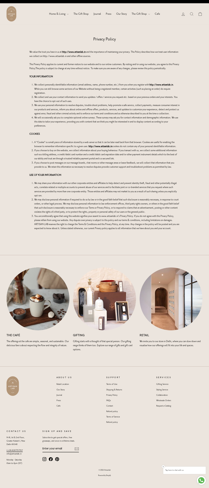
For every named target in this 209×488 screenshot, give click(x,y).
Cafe (157, 13)
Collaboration (162, 395)
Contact (109, 406)
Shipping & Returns (114, 390)
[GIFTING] (104, 298)
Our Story (121, 13)
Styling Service (162, 390)
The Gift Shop (81, 13)
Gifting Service (162, 384)
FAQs (108, 400)
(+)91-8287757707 (15, 450)
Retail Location (62, 384)
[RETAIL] (171, 298)
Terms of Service (113, 417)
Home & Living (57, 13)
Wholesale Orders (163, 400)
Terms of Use (111, 384)
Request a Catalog (163, 406)
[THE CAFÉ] (38, 298)
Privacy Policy (111, 395)
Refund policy (112, 411)
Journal (97, 13)
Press (108, 13)
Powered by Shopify (104, 475)
